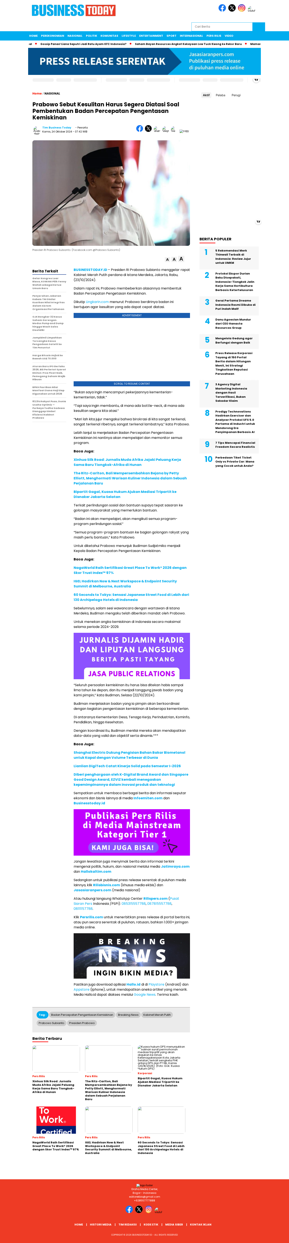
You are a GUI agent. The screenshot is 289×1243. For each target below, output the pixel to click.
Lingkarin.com (97, 301)
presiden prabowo (82, 1023)
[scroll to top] (277, 1236)
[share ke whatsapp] (158, 131)
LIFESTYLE (129, 36)
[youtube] (252, 10)
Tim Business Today (56, 127)
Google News (145, 994)
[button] (167, 259)
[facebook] (223, 10)
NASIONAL (75, 36)
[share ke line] (175, 131)
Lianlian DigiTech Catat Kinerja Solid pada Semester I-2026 (127, 766)
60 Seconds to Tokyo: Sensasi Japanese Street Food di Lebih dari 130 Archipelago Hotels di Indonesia (131, 597)
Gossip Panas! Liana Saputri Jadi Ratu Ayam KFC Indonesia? (62, 44)
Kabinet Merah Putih (157, 1015)
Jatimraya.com (175, 866)
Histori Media (100, 1225)
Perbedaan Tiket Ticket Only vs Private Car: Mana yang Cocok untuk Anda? (234, 461)
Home (33, 36)
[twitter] (232, 10)
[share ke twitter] (149, 131)
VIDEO (229, 36)
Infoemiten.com (147, 798)
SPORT (171, 36)
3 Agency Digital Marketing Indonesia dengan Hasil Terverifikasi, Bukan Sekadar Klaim (231, 392)
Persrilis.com (91, 917)
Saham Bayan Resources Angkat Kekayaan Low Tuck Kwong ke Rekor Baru (166, 44)
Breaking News (128, 1015)
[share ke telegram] (166, 131)
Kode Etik (151, 1225)
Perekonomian (52, 36)
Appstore (81, 989)
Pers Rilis (213, 36)
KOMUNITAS (109, 36)
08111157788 (83, 908)
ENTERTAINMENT (151, 36)
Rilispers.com (155, 898)
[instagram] (242, 10)
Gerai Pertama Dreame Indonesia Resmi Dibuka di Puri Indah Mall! (235, 305)
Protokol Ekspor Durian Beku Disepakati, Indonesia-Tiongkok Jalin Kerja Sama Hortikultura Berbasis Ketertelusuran (234, 281)
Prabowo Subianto (51, 1023)
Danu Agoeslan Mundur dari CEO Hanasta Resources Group (233, 323)
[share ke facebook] (140, 131)
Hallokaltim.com (96, 871)
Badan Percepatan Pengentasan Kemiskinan (82, 1015)
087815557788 (159, 903)
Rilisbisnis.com (106, 885)
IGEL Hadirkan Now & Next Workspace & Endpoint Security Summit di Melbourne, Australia (125, 584)
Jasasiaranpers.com (92, 890)
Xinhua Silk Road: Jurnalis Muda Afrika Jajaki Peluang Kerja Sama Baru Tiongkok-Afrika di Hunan (127, 462)
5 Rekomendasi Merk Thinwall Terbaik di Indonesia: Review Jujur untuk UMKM (233, 256)
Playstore (156, 984)
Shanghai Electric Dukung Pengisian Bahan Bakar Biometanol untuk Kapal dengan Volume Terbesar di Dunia (129, 755)
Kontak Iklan (200, 1225)
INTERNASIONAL (191, 36)
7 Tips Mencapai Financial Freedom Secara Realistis (235, 445)
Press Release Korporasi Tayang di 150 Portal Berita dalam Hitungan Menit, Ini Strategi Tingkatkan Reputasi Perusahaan (233, 363)
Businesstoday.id (89, 803)
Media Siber (174, 1225)
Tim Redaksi (127, 1225)
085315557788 (134, 903)
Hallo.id (133, 984)
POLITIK (91, 36)
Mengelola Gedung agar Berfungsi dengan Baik (234, 340)
